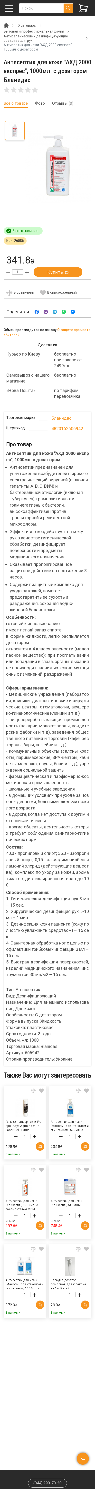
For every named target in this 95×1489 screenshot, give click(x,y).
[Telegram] (55, 311)
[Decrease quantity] (8, 272)
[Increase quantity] (27, 272)
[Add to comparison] (33, 1090)
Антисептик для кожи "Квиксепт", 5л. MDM (66, 1203)
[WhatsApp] (64, 311)
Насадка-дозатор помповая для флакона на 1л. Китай (68, 1284)
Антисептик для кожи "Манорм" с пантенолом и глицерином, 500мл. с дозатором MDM (70, 1125)
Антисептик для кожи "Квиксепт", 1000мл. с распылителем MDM (22, 1204)
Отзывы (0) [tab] (62, 103)
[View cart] (83, 8)
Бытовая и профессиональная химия (34, 31)
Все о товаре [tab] (16, 103)
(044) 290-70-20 (47, 1483)
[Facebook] (37, 311)
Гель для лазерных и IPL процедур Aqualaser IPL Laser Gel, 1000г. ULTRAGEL (23, 1125)
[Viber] (46, 311)
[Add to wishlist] (41, 1090)
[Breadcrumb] (6, 25)
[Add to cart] (40, 1146)
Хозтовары (27, 25)
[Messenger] (73, 311)
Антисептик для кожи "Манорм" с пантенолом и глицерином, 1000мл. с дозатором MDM (25, 1284)
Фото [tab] (40, 103)
